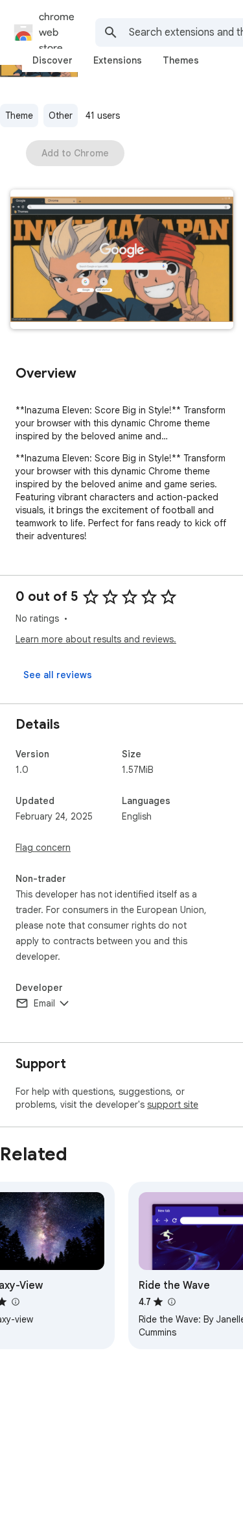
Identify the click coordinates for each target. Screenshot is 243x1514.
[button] (121, 260)
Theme (19, 115)
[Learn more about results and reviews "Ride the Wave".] (171, 1301)
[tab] (52, 60)
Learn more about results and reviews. (96, 639)
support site (172, 1104)
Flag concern (43, 847)
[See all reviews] (58, 674)
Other (61, 115)
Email (44, 1003)
